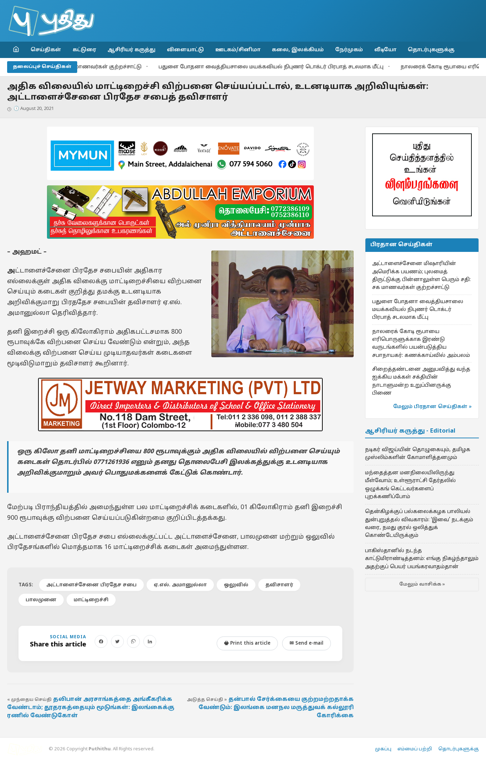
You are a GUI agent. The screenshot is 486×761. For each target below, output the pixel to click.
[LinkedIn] (149, 641)
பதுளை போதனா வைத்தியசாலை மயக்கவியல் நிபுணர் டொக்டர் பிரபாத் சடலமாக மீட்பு (245, 67)
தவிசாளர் (279, 585)
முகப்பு (383, 749)
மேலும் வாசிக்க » (422, 584)
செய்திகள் (46, 50)
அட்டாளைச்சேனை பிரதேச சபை (91, 585)
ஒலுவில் (236, 585)
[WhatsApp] (133, 641)
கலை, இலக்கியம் (298, 50)
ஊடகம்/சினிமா (237, 50)
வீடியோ (385, 50)
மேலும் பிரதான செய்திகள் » (432, 407)
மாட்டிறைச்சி (91, 600)
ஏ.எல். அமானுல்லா (180, 585)
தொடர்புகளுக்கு (431, 50)
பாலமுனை (41, 600)
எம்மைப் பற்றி (414, 749)
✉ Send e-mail (306, 643)
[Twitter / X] (117, 641)
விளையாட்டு (185, 50)
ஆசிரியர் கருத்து (131, 50)
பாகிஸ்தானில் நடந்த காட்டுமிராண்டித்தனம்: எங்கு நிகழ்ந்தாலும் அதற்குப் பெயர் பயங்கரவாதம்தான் (422, 559)
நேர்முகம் (349, 50)
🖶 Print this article (247, 643)
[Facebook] (101, 641)
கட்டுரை (84, 50)
